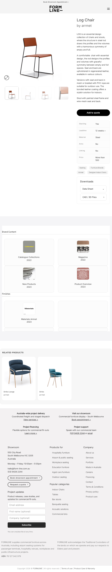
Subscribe (26, 525)
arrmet (87, 26)
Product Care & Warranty (84, 568)
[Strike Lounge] (19, 373)
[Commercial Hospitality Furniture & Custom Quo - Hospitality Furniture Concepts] (56, 9)
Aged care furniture (61, 472)
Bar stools (56, 499)
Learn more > (31, 433)
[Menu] (108, 9)
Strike (41, 392)
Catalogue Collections (29, 257)
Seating (82, 168)
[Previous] (8, 47)
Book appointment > (81, 419)
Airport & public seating (62, 457)
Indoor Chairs (58, 489)
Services (89, 457)
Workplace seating (60, 462)
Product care (91, 496)
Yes (97, 124)
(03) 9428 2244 (77, 433)
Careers (89, 472)
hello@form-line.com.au (19, 468)
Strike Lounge (9, 392)
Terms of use (67, 568)
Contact (89, 482)
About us (90, 453)
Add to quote (93, 112)
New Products (29, 284)
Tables (55, 494)
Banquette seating (60, 504)
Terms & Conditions (94, 487)
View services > (30, 419)
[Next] (65, 47)
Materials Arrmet (29, 319)
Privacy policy (92, 492)
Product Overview (83, 284)
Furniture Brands (97, 168)
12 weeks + (100, 130)
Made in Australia (93, 467)
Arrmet (80, 172)
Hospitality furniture (61, 453)
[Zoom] (6, 77)
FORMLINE (37, 568)
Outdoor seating (59, 477)
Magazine (83, 257)
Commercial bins (59, 514)
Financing (90, 477)
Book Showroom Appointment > (56, 2)
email (90, 433)
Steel (97, 137)
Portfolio (89, 462)
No (96, 144)
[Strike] (54, 373)
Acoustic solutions (60, 509)
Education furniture (60, 467)
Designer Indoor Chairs (97, 172)
